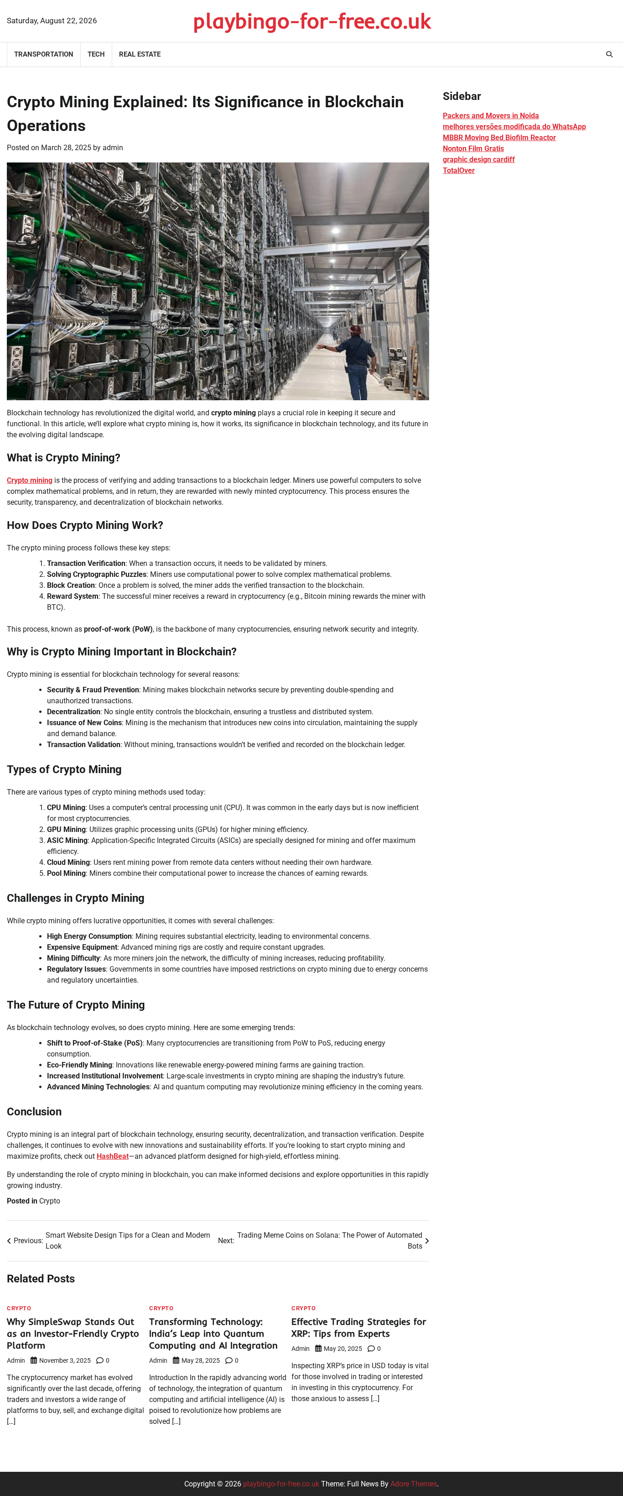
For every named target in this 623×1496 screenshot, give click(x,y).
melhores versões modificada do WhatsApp (514, 126)
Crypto (49, 1201)
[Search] (609, 54)
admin (113, 147)
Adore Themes (413, 1484)
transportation (43, 54)
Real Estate (140, 54)
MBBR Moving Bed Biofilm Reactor (499, 137)
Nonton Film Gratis (473, 148)
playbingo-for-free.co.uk (312, 20)
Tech (96, 54)
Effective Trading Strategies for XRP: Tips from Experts (358, 1327)
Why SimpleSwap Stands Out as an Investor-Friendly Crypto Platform (73, 1333)
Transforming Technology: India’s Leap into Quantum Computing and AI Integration (213, 1333)
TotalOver (459, 170)
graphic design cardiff (479, 159)
